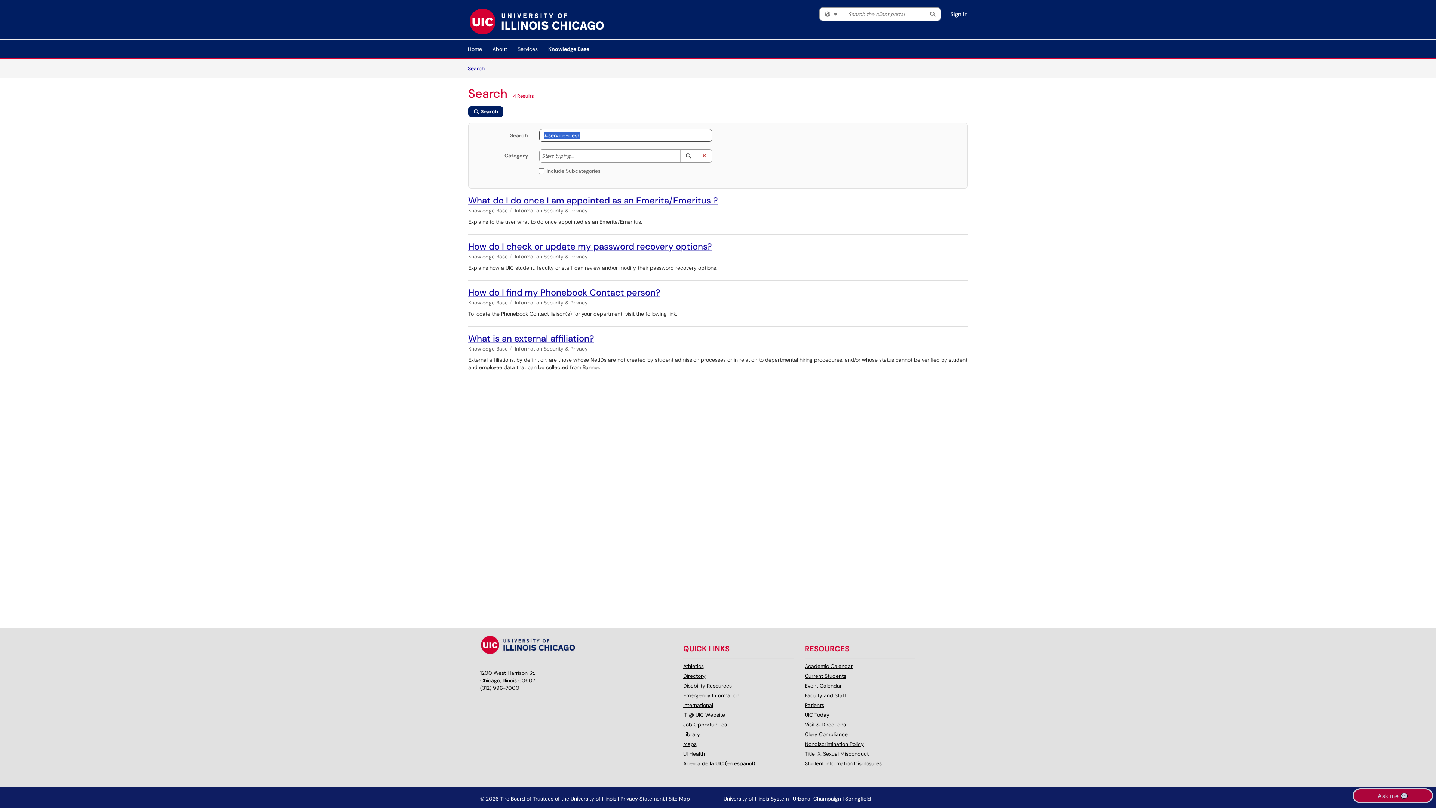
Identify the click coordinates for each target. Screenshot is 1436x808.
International (698, 705)
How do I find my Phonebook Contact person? (564, 292)
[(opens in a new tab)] (536, 21)
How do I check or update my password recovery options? (590, 246)
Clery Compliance (826, 734)
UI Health (694, 753)
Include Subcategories (574, 171)
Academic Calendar (829, 666)
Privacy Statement (642, 798)
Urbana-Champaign (817, 798)
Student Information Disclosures (843, 763)
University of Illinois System (756, 798)
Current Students (825, 676)
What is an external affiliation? (531, 338)
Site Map (679, 798)
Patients (814, 705)
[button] (688, 156)
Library (691, 734)
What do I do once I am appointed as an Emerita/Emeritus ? (593, 200)
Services (528, 49)
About (500, 49)
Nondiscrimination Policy (834, 744)
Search (479, 68)
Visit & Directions (825, 724)
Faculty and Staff (825, 695)
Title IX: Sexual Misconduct (837, 753)
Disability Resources (707, 685)
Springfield (858, 798)
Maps (690, 744)
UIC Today (817, 714)
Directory (694, 676)
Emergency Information (711, 695)
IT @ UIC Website (704, 714)
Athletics (693, 666)
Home (475, 49)
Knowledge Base (568, 49)
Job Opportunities (705, 724)
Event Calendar (823, 685)
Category (516, 155)
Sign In (959, 14)
